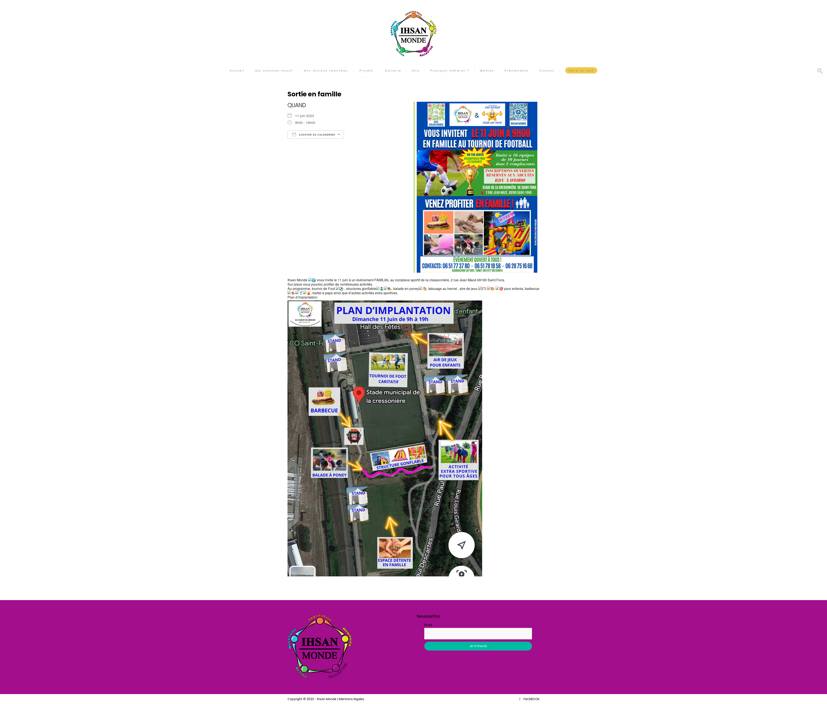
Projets (366, 71)
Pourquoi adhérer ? (449, 71)
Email (428, 625)
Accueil (237, 71)
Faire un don (581, 71)
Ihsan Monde (326, 699)
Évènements (517, 71)
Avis (416, 71)
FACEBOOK (531, 699)
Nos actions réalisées (326, 71)
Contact (547, 71)
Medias (487, 71)
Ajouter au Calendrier (316, 134)
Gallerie (393, 71)
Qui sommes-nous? (274, 71)
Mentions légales (351, 699)
